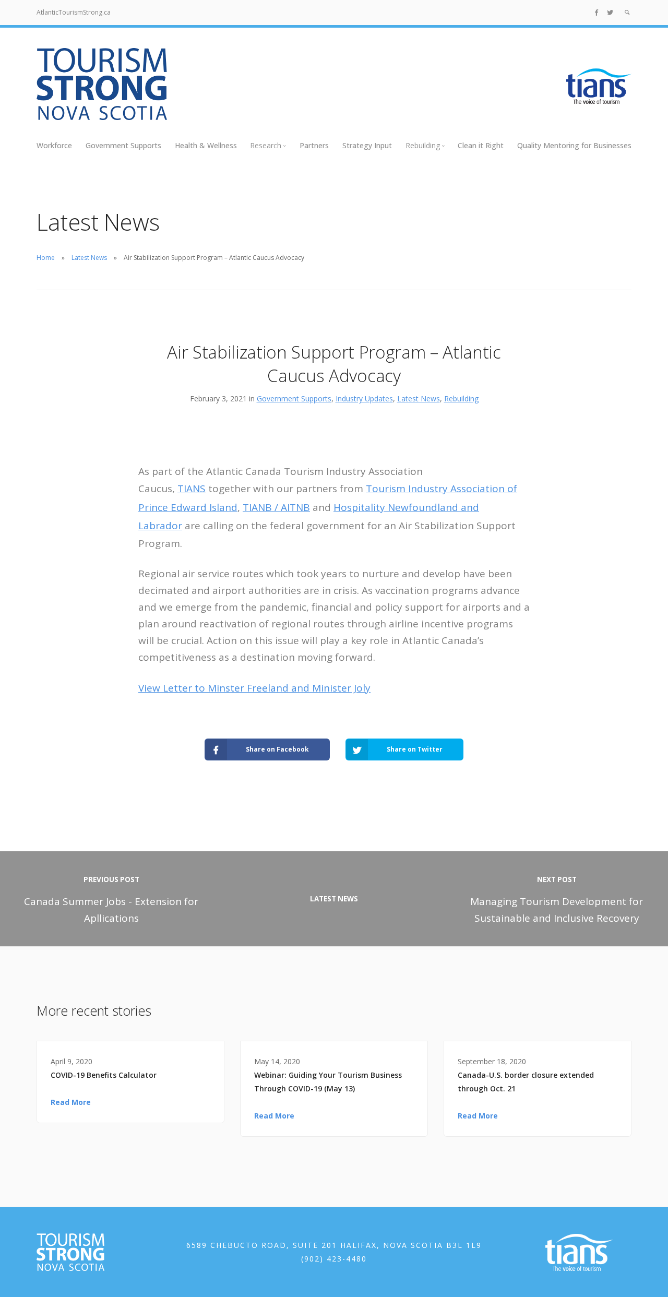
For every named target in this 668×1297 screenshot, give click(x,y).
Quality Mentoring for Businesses (574, 145)
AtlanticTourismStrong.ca (74, 12)
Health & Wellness (206, 145)
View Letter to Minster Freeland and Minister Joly (254, 688)
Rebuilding (461, 398)
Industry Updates (364, 398)
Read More (71, 1102)
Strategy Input (367, 145)
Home (46, 257)
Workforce (54, 145)
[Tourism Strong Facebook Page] (596, 12)
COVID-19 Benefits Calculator (104, 1075)
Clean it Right (481, 145)
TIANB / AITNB (276, 507)
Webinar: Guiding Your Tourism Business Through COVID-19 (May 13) (328, 1081)
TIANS (191, 488)
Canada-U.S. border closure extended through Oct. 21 (526, 1081)
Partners (314, 145)
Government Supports (123, 145)
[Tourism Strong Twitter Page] (610, 12)
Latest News (89, 257)
